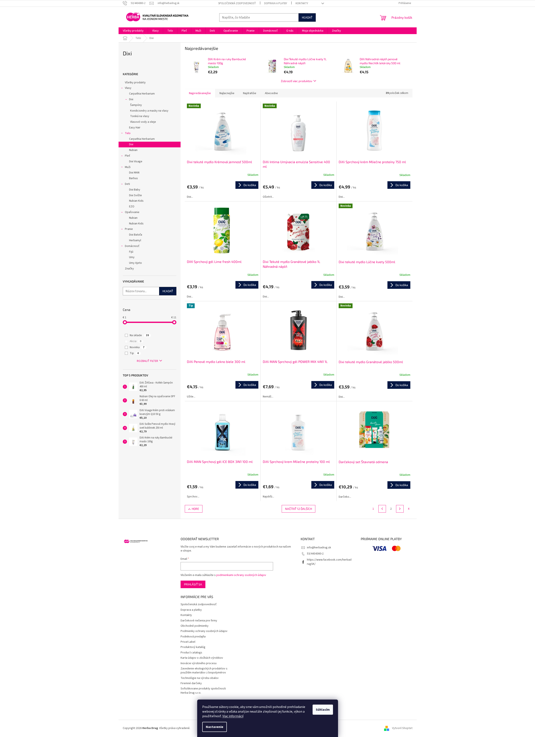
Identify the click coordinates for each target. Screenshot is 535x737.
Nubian (133, 150)
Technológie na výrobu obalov (200, 678)
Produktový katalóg (193, 647)
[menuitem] (133, 30)
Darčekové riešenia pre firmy (199, 620)
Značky (129, 269)
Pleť (127, 156)
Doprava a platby (275, 3)
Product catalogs (191, 652)
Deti (127, 184)
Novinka (137, 347)
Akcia (135, 341)
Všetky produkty (135, 82)
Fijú (131, 252)
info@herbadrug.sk (319, 547)
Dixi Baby (134, 190)
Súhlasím (323, 709)
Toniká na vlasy (139, 116)
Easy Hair (134, 127)
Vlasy (128, 88)
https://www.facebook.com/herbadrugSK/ (329, 562)
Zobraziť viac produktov (296, 81)
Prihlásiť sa (193, 584)
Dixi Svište (135, 195)
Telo (128, 133)
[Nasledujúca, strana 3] (400, 509)
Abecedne (271, 93)
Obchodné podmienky (195, 626)
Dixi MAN (134, 173)
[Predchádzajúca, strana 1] (382, 509)
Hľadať (307, 17)
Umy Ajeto (135, 263)
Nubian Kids (136, 201)
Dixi (131, 99)
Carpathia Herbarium (142, 94)
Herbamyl (135, 240)
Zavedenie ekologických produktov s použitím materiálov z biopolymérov (204, 670)
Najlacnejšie (226, 93)
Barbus (133, 178)
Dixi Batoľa (135, 235)
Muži (128, 167)
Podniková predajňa (193, 636)
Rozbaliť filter (147, 361)
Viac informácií (232, 716)
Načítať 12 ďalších (298, 508)
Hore (195, 508)
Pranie (129, 229)
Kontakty (302, 3)
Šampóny (136, 105)
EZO (131, 206)
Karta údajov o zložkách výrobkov (202, 658)
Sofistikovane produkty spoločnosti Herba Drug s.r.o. (203, 690)
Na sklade (139, 335)
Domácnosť (132, 246)
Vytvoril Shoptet (402, 728)
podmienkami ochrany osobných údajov (241, 575)
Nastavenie (214, 727)
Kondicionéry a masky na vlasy (149, 111)
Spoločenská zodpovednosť (237, 3)
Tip (134, 353)
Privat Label (188, 642)
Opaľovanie (132, 212)
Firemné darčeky (191, 683)
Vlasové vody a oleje (143, 122)
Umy (132, 257)
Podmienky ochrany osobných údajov (204, 631)
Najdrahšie (249, 93)
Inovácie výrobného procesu (199, 663)
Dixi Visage (135, 161)
